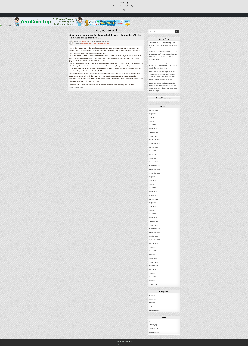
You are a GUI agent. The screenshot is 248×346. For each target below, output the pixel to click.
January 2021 (153, 284)
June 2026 (152, 117)
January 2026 (153, 136)
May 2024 (152, 184)
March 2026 (153, 128)
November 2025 (154, 140)
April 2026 (153, 125)
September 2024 (155, 173)
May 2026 (152, 121)
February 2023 (154, 221)
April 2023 (153, 214)
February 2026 (154, 132)
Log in (151, 321)
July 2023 (152, 203)
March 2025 (153, 158)
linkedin (100, 43)
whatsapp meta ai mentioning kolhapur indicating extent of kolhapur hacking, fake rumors (163, 45)
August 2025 (153, 147)
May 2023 (152, 210)
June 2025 (152, 151)
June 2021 (152, 277)
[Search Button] (124, 9)
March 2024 (153, 191)
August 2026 (153, 110)
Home (72, 15)
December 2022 (154, 229)
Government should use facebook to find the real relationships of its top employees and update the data (105, 36)
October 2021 (153, 266)
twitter (106, 43)
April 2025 (153, 154)
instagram (92, 43)
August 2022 (153, 243)
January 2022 (153, 262)
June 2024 (152, 180)
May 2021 (152, 280)
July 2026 (152, 114)
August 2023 (153, 199)
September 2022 (154, 240)
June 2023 (152, 206)
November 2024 (154, 169)
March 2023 (153, 217)
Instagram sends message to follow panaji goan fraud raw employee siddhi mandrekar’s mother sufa (163, 65)
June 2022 (152, 251)
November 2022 (154, 232)
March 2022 (153, 258)
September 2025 (155, 143)
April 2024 (153, 188)
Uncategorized (154, 310)
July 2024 (152, 177)
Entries (153, 325)
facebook (84, 43)
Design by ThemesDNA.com (124, 344)
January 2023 (153, 225)
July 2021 (152, 273)
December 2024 (154, 166)
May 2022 (152, 255)
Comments (154, 328)
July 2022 (152, 247)
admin (83, 41)
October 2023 (153, 195)
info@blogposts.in (76, 87)
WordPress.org (154, 332)
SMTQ (124, 2)
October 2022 (153, 236)
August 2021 (153, 269)
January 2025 (153, 162)
